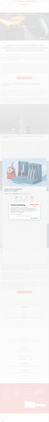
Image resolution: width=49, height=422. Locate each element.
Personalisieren (24, 218)
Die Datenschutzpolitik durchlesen (16, 214)
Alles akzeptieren (34, 218)
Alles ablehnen (14, 218)
